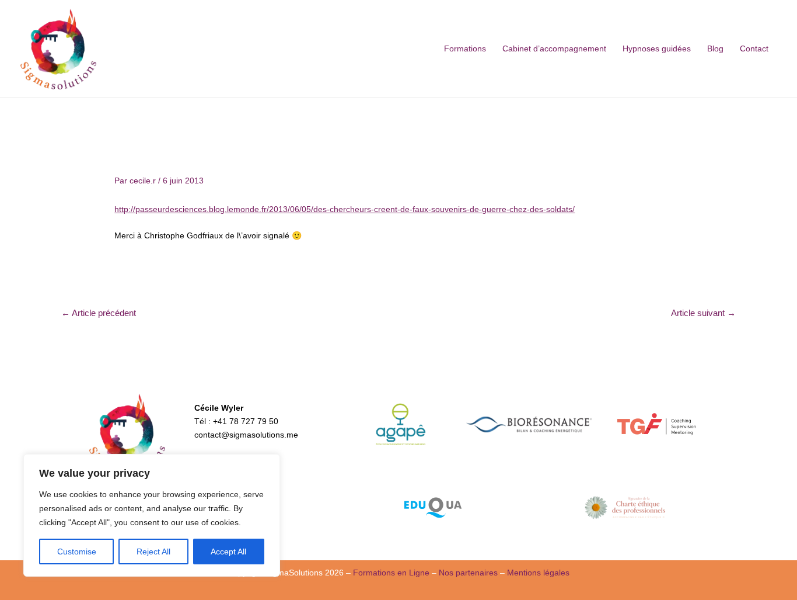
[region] (151, 515)
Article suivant (703, 313)
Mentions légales (538, 572)
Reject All (153, 551)
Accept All (228, 551)
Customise (76, 551)
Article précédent (98, 313)
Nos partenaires (468, 572)
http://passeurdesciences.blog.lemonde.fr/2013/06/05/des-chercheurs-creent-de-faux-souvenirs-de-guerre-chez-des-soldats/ (344, 209)
